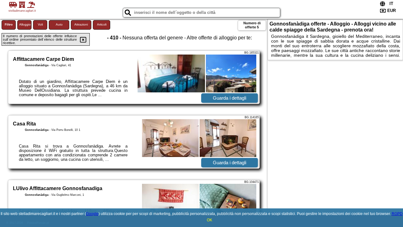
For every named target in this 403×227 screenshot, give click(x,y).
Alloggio (25, 24)
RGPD (397, 214)
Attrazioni (81, 24)
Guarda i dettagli (229, 98)
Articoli (101, 24)
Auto (59, 24)
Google (92, 214)
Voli (40, 24)
